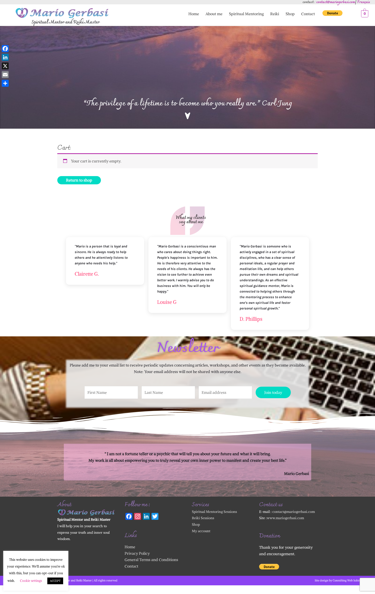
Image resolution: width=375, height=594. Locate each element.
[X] (5, 66)
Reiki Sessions (203, 518)
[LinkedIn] (5, 57)
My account (201, 531)
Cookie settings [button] (31, 581)
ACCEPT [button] (55, 581)
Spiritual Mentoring (246, 13)
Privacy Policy (137, 553)
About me (214, 13)
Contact (308, 13)
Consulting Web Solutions (349, 580)
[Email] (5, 74)
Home (193, 13)
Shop (290, 13)
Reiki (274, 13)
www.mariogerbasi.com (285, 518)
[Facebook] (5, 48)
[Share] (5, 83)
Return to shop (79, 180)
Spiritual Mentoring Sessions (214, 511)
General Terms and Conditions (151, 559)
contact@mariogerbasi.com (293, 511)
